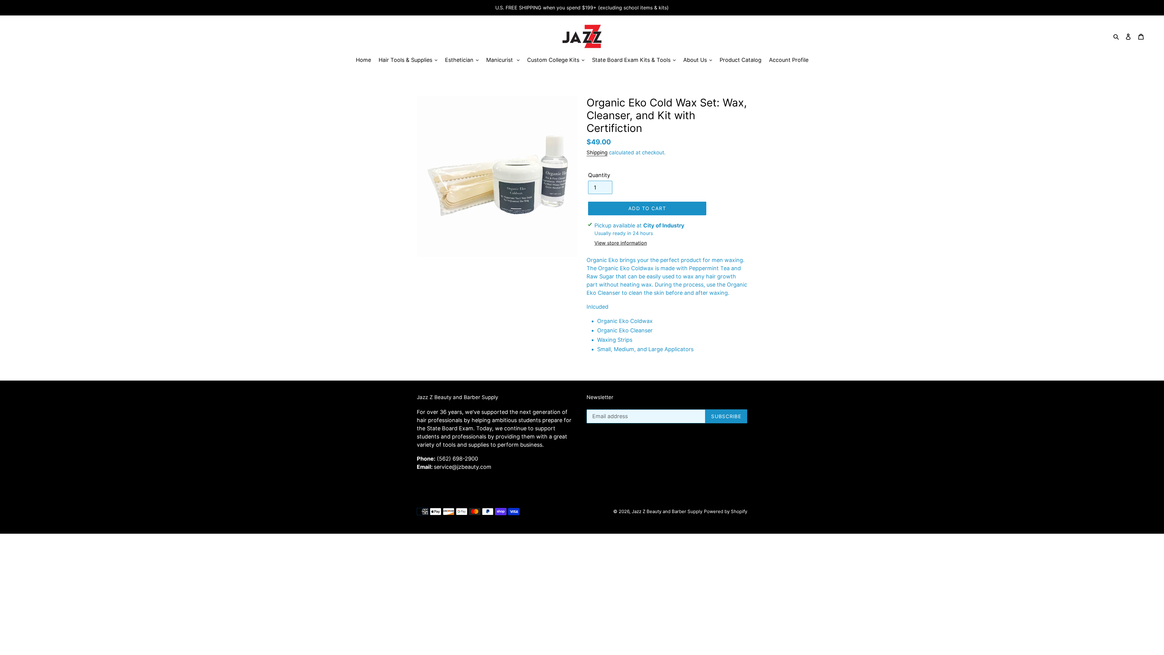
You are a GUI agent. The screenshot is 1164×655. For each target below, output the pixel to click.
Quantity (599, 175)
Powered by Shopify (725, 511)
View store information (620, 243)
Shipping (597, 152)
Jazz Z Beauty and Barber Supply (667, 511)
